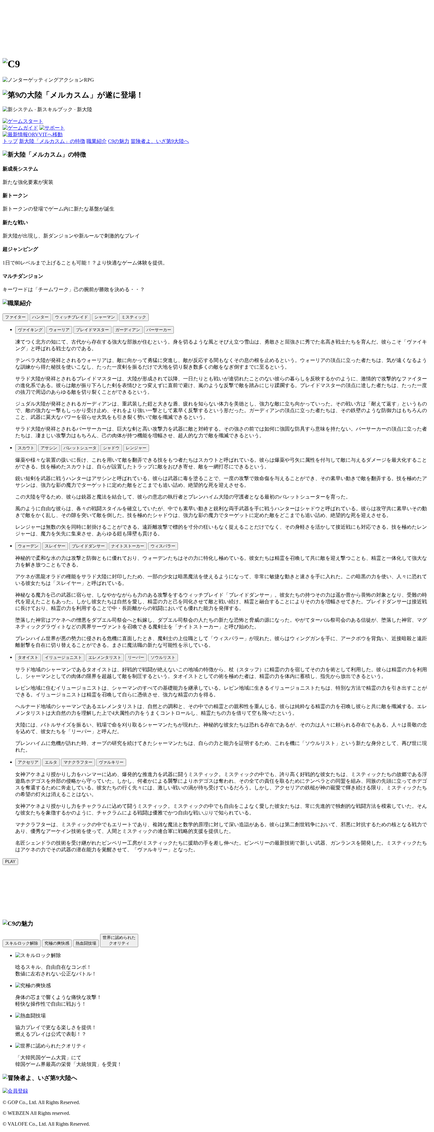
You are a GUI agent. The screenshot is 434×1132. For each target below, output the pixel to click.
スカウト (26, 447)
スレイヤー (55, 546)
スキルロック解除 (21, 943)
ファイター (15, 317)
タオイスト (28, 657)
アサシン (49, 447)
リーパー (136, 657)
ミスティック (133, 317)
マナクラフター (78, 762)
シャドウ (111, 447)
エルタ (51, 762)
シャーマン (104, 317)
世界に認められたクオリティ (119, 940)
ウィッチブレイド (71, 317)
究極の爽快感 (56, 943)
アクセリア (28, 762)
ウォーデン (28, 546)
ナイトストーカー (127, 546)
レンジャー (136, 447)
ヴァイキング (30, 329)
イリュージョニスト (63, 657)
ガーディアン (127, 329)
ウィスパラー (163, 546)
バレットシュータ (80, 447)
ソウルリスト (163, 657)
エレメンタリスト (104, 657)
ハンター (40, 317)
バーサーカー (158, 329)
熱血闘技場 (86, 943)
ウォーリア (59, 329)
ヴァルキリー (111, 762)
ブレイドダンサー (88, 546)
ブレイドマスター (92, 329)
